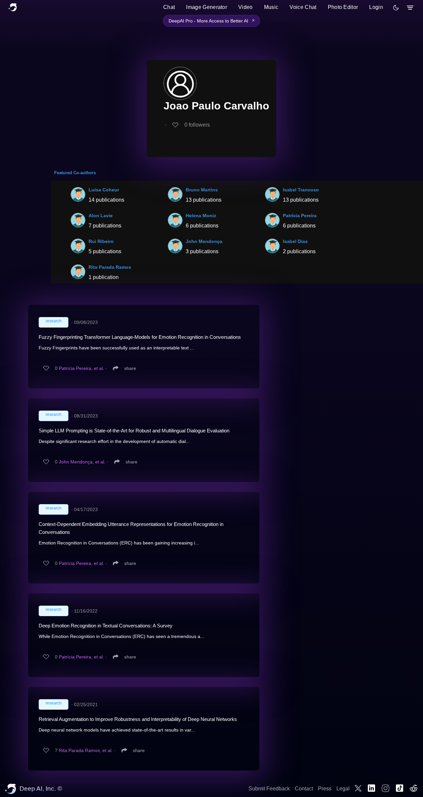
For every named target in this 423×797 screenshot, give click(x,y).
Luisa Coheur (104, 189)
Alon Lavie (101, 215)
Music (271, 7)
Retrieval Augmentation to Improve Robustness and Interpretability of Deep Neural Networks (138, 719)
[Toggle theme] (396, 7)
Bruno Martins (202, 189)
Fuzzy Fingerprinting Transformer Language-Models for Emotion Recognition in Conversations (140, 337)
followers (197, 125)
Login (376, 7)
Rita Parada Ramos (110, 267)
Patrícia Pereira (300, 215)
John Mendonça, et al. (82, 461)
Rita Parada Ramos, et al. (86, 750)
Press (324, 788)
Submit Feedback (269, 788)
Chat (169, 7)
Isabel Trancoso (301, 189)
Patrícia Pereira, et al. (81, 368)
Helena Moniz (201, 215)
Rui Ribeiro (101, 241)
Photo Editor (343, 7)
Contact (304, 788)
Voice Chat (302, 7)
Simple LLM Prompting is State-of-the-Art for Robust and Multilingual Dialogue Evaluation (134, 430)
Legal (343, 788)
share (130, 368)
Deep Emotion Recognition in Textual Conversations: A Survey (106, 625)
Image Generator (206, 7)
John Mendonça (204, 241)
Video (245, 7)
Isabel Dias (295, 241)
